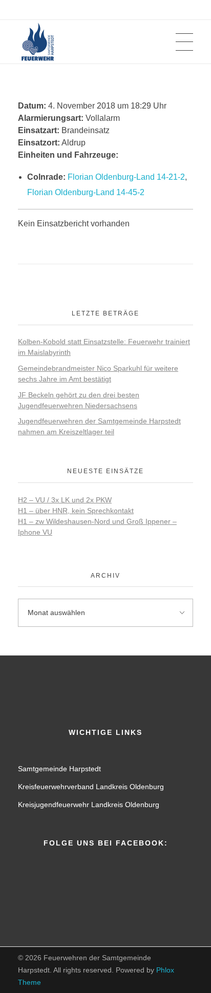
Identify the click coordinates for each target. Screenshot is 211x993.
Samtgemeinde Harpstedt (59, 769)
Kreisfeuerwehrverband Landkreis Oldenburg (91, 787)
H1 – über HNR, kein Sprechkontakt (76, 510)
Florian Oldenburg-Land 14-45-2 (85, 192)
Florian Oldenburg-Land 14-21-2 (126, 177)
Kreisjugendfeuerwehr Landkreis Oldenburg (88, 804)
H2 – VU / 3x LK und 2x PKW (65, 500)
